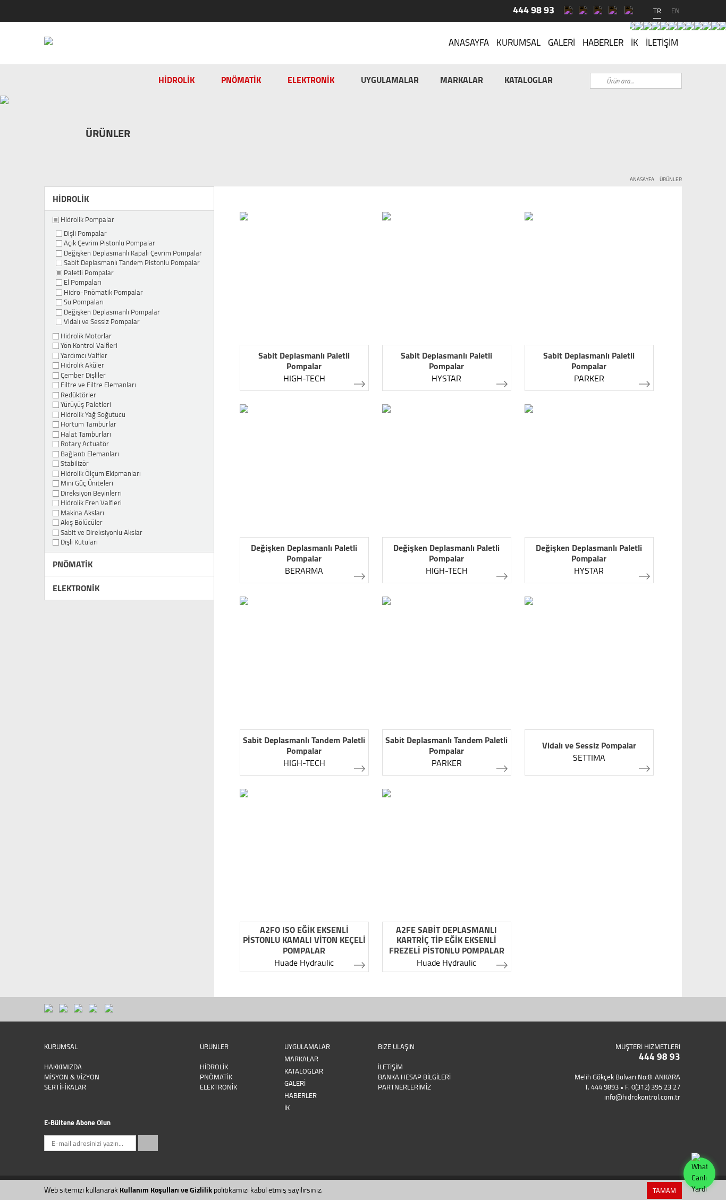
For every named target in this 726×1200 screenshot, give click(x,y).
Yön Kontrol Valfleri (89, 346)
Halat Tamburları (86, 434)
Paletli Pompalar (89, 273)
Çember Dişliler (83, 375)
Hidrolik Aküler (82, 365)
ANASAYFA (469, 42)
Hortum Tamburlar (88, 424)
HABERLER (603, 42)
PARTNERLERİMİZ (404, 1086)
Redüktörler (78, 395)
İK (634, 42)
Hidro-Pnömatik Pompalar (103, 292)
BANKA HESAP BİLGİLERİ (414, 1076)
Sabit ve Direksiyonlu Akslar (101, 532)
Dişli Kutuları (79, 542)
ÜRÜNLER (671, 179)
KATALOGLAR (528, 80)
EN (675, 10)
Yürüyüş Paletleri (86, 404)
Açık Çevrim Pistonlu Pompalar (109, 243)
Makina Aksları (82, 513)
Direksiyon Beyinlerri (91, 493)
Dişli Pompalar (85, 233)
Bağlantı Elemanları (90, 454)
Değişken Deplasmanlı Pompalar (112, 312)
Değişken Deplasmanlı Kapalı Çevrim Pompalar (133, 253)
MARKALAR (461, 80)
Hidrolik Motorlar (86, 336)
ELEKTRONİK (311, 80)
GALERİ (561, 42)
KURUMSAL (518, 42)
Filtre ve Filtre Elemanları (98, 385)
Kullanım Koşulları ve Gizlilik (166, 1190)
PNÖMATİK (241, 80)
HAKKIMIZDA (63, 1066)
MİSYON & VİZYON (71, 1076)
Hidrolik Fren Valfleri (91, 503)
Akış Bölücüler (82, 522)
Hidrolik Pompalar (87, 220)
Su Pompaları (84, 302)
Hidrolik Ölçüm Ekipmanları (101, 474)
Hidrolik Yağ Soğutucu (93, 415)
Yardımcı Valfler (84, 356)
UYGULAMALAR (390, 80)
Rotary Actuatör (85, 444)
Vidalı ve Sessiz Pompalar (102, 322)
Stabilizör (75, 463)
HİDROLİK (176, 80)
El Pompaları (83, 282)
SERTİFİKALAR (65, 1086)
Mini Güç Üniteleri (87, 483)
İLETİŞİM (662, 42)
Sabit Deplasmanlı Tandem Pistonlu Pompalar (132, 263)
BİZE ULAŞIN (396, 1046)
